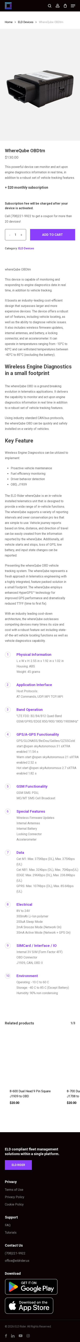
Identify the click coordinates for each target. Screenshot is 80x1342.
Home (9, 22)
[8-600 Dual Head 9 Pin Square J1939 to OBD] (30, 1057)
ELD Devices (25, 22)
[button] (73, 6)
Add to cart (52, 235)
